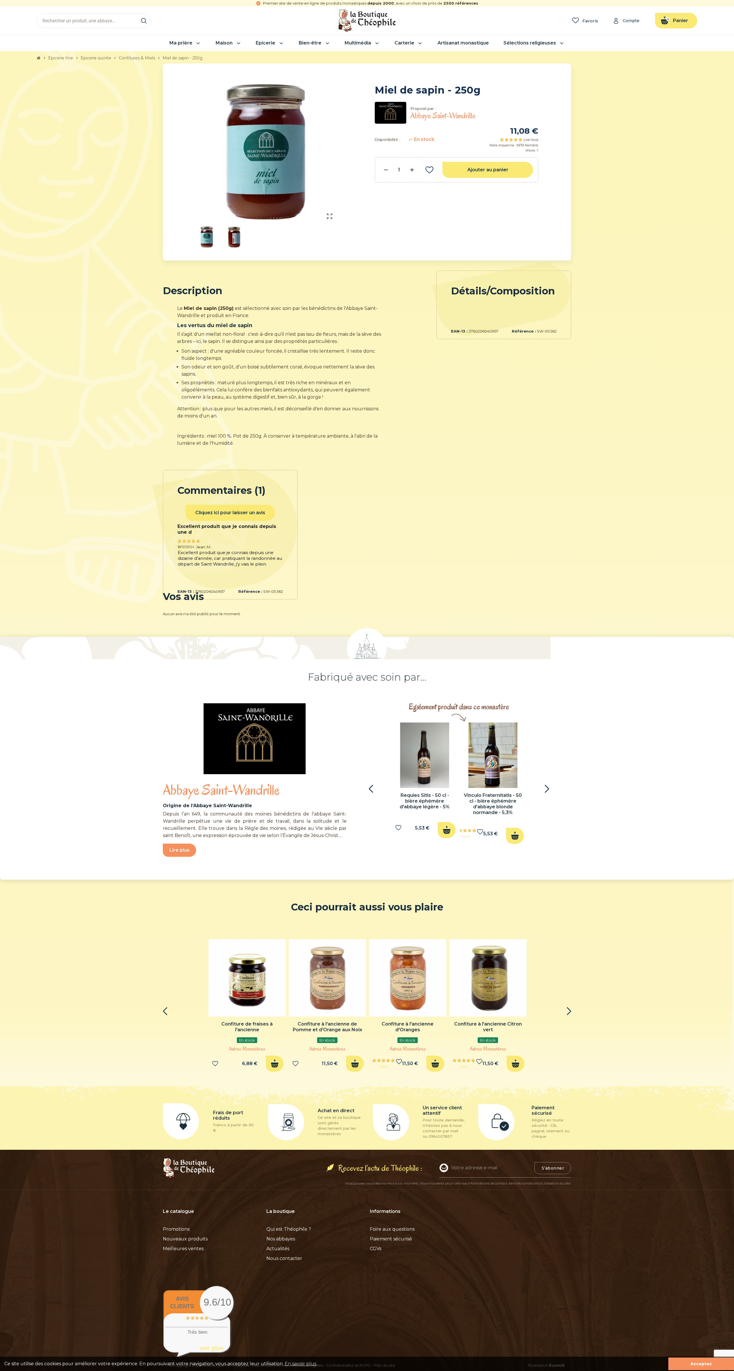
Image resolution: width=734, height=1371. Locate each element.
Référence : (524, 331)
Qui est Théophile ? (288, 1229)
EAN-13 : (459, 331)
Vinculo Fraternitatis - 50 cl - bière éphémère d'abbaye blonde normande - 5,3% (493, 804)
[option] (425, 782)
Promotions (176, 1229)
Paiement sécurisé (391, 1239)
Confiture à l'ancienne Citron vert (488, 1026)
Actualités (277, 1248)
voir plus (212, 1348)
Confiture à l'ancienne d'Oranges (408, 1026)
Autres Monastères (247, 1048)
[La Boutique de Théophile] (367, 20)
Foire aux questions (392, 1229)
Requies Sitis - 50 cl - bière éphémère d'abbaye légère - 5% (425, 801)
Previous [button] (371, 789)
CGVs (375, 1248)
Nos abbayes (280, 1239)
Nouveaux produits (185, 1239)
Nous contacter (284, 1258)
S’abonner (553, 1168)
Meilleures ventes (183, 1248)
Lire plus (179, 850)
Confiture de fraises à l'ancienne (247, 1026)
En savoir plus (300, 1363)
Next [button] (546, 789)
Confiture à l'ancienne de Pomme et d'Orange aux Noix (327, 1026)
